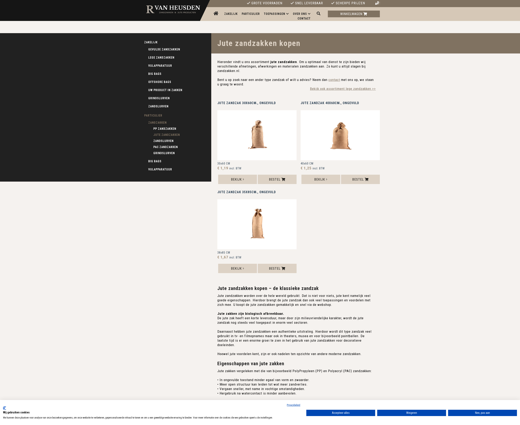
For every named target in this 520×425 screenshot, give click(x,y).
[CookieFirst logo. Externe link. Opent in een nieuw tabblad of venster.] (4, 408)
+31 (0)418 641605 (377, 3)
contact (334, 80)
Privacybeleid (293, 405)
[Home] (216, 13)
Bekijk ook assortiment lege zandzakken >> (343, 89)
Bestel (275, 179)
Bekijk (237, 179)
